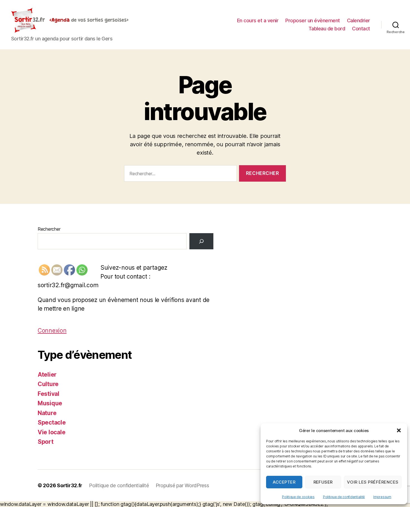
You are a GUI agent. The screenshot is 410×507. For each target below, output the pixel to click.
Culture (48, 384)
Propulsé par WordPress (182, 485)
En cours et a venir (258, 20)
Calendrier (358, 20)
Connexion (52, 330)
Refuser (323, 482)
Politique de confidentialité (344, 497)
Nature (47, 413)
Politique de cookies (298, 497)
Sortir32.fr (69, 485)
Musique (50, 403)
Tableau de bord (326, 28)
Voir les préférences (373, 482)
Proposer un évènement (312, 20)
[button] (399, 430)
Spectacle (52, 422)
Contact (361, 28)
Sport (46, 441)
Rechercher (49, 229)
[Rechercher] (201, 241)
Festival (48, 393)
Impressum (382, 497)
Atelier (47, 374)
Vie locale (51, 432)
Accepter (284, 482)
